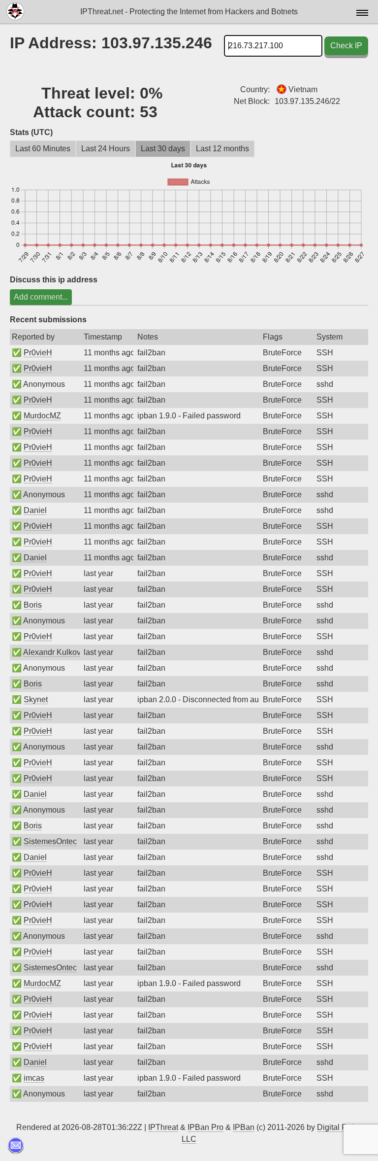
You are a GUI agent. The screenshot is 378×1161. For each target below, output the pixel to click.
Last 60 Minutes (42, 148)
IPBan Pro (205, 1127)
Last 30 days (163, 148)
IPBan (243, 1127)
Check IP (346, 45)
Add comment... (41, 297)
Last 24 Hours (105, 148)
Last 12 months (222, 148)
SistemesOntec (50, 841)
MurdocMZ (42, 415)
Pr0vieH (38, 352)
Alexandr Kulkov (52, 652)
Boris (33, 605)
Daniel (35, 510)
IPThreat (163, 1127)
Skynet (36, 699)
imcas (34, 1078)
